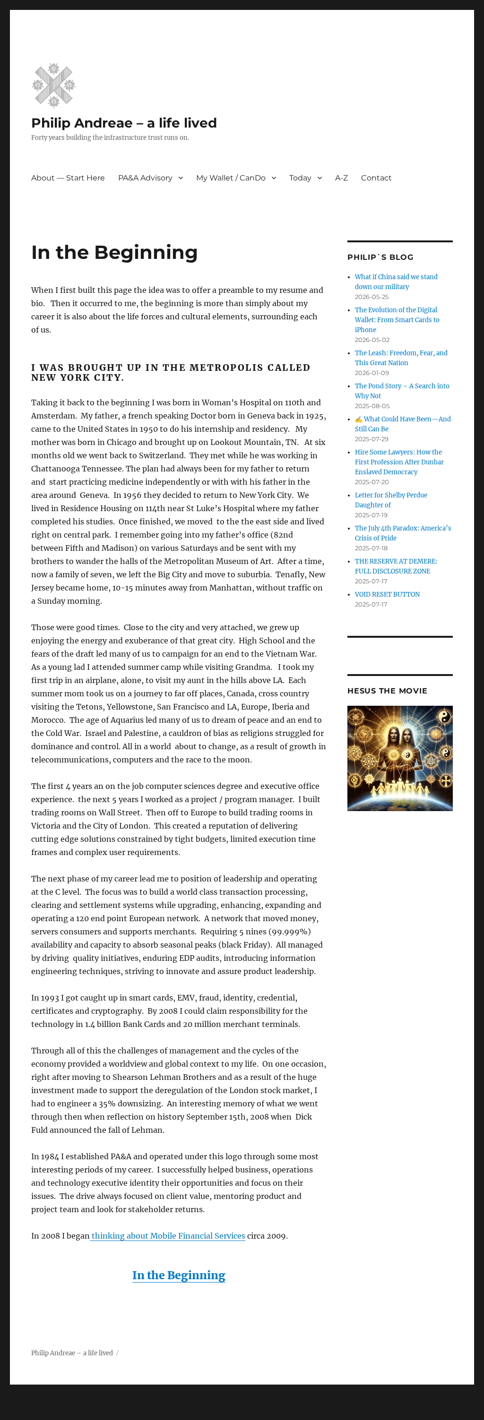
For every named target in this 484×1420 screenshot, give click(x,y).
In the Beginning (178, 1275)
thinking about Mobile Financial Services (167, 1235)
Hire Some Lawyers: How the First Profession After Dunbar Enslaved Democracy (399, 462)
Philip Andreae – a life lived (124, 123)
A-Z (341, 177)
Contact (376, 177)
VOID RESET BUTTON (387, 594)
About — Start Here (68, 177)
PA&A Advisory (145, 177)
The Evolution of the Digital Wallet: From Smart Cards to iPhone (397, 320)
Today (300, 177)
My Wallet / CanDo (231, 177)
